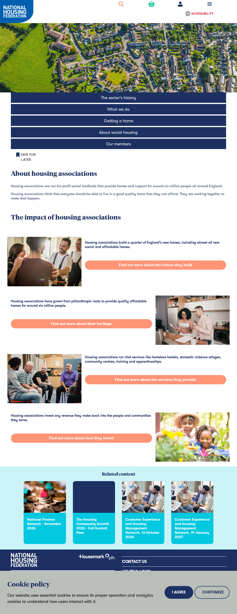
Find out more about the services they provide (155, 380)
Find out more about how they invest (81, 438)
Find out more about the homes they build (155, 265)
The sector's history (118, 97)
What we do (118, 109)
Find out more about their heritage (81, 324)
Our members (118, 144)
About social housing (118, 132)
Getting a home (118, 121)
